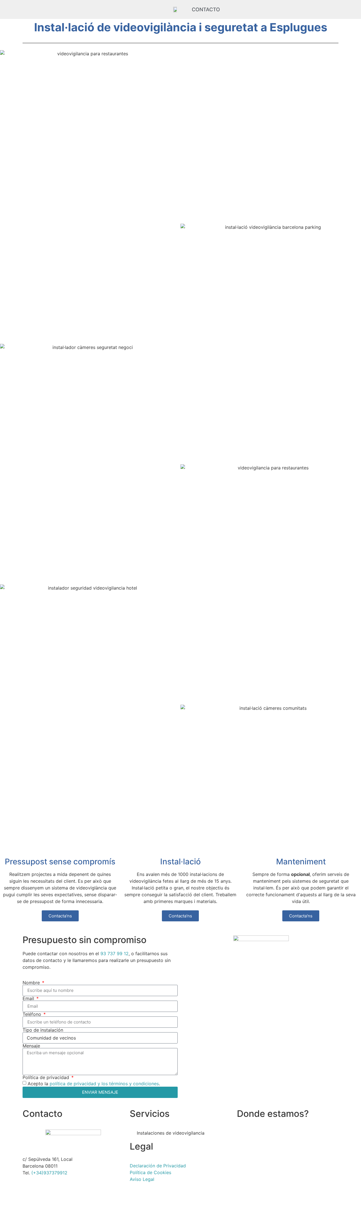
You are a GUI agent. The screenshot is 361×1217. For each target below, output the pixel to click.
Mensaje (31, 1046)
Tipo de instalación (43, 1030)
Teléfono (33, 1014)
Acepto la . (94, 1083)
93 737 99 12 (114, 953)
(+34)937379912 (49, 1173)
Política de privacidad (47, 1077)
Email (29, 998)
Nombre (32, 982)
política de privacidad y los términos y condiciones (104, 1083)
